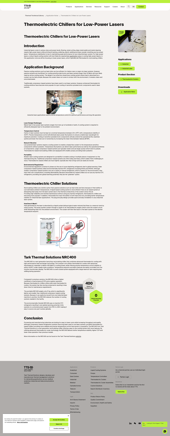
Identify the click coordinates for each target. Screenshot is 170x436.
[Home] (27, 7)
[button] (128, 7)
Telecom (73, 389)
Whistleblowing (75, 412)
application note (75, 56)
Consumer (73, 373)
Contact (141, 7)
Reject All (59, 424)
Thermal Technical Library (34, 15)
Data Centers (74, 376)
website (78, 336)
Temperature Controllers (99, 376)
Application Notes (52, 15)
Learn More (53, 1)
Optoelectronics (75, 386)
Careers (115, 6)
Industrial (73, 379)
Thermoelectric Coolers (98, 379)
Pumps (93, 373)
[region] (36, 423)
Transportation (75, 392)
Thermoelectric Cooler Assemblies (102, 382)
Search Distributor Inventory (100, 389)
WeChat (135, 423)
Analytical (73, 370)
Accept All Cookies (59, 419)
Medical (72, 382)
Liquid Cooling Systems (98, 370)
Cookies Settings (59, 428)
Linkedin (130, 423)
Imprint (72, 403)
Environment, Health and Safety (101, 403)
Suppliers (94, 406)
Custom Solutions (96, 386)
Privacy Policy (74, 406)
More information (22, 422)
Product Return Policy (98, 396)
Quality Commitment (97, 399)
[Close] (68, 415)
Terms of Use (74, 409)
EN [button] (133, 7)
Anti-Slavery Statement (78, 399)
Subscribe (121, 392)
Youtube (139, 423)
